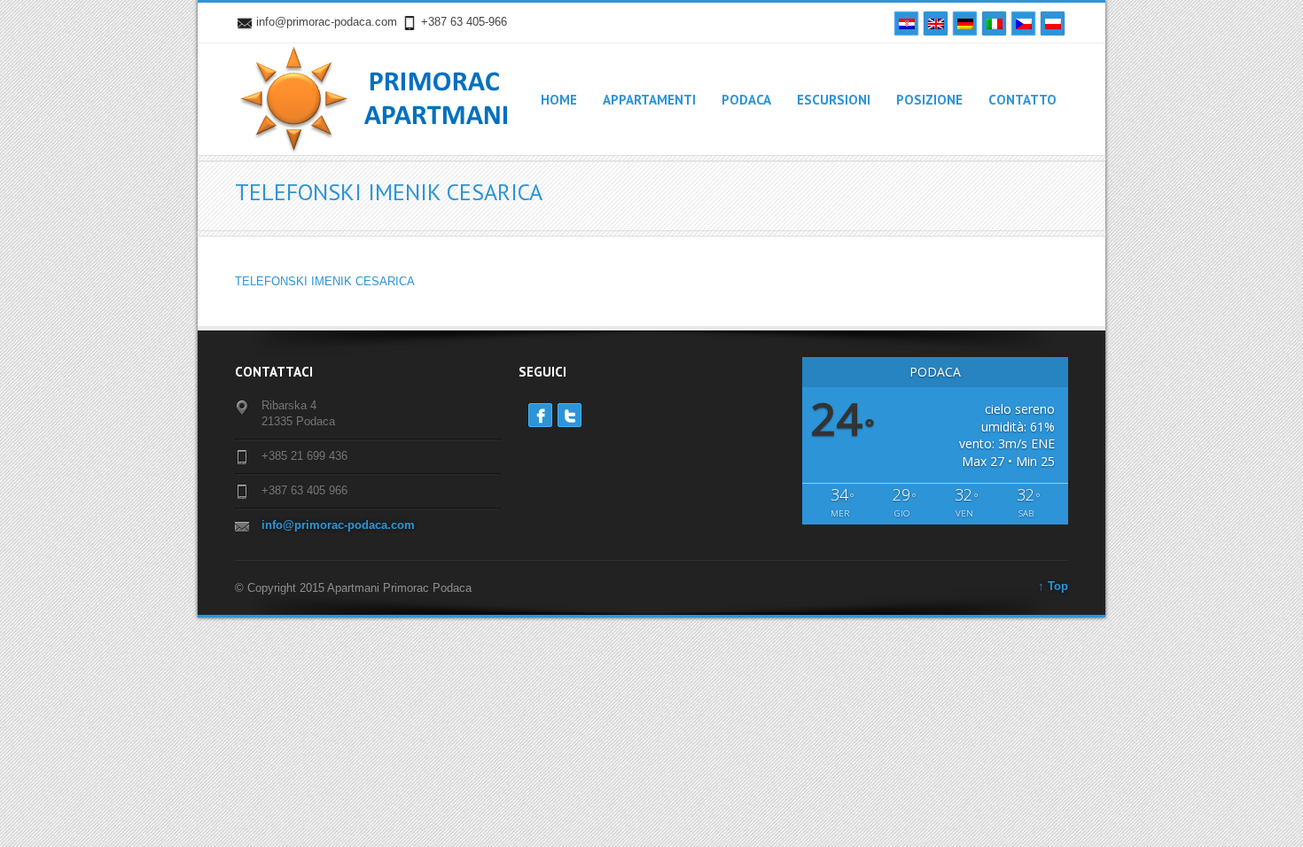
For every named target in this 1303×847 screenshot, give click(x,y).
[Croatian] (906, 23)
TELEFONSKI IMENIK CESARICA (325, 281)
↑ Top (1053, 586)
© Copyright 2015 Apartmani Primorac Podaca (353, 587)
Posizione (929, 99)
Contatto (1022, 99)
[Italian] (994, 23)
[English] (936, 23)
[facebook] (540, 415)
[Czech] (1023, 23)
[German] (965, 23)
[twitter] (569, 415)
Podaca (746, 99)
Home (559, 99)
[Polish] (1053, 23)
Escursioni (833, 99)
